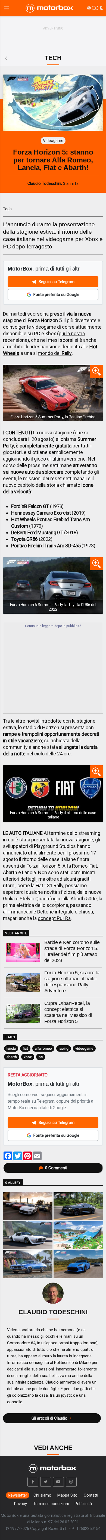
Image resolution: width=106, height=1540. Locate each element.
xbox (28, 1057)
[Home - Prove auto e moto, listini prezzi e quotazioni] (50, 8)
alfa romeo (43, 1048)
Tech (7, 208)
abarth (12, 1057)
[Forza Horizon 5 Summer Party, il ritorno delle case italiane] (53, 793)
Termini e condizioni (51, 1503)
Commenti (56, 1167)
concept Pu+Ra (54, 918)
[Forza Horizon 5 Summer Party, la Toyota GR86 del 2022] (53, 585)
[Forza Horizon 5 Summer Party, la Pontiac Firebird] (53, 393)
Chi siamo (42, 1495)
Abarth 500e (84, 898)
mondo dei (55, 353)
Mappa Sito (67, 1495)
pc (41, 1057)
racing (63, 1048)
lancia (11, 1048)
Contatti (91, 1495)
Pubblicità (83, 1503)
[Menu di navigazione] (6, 8)
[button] (32, 1482)
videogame (84, 1048)
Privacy (20, 1503)
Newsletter (17, 1495)
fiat (25, 1048)
